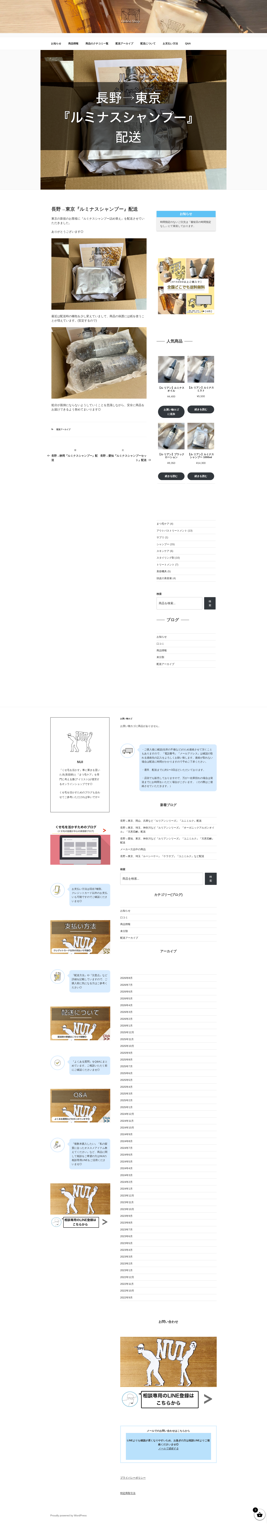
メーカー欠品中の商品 (133, 849)
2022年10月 (127, 1290)
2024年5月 (126, 1161)
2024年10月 (127, 1127)
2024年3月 (126, 1175)
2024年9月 (126, 1134)
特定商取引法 (127, 1493)
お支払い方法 (170, 43)
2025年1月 (126, 1107)
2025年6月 (126, 1073)
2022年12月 (127, 1277)
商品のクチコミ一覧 (97, 43)
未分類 (160, 657)
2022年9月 (126, 1297)
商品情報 (73, 43)
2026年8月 (126, 977)
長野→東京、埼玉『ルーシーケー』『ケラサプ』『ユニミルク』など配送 (162, 856)
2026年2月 (126, 1018)
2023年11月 (127, 1202)
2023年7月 (126, 1229)
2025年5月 (126, 1079)
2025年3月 (126, 1093)
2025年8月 (126, 1059)
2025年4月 (126, 1086)
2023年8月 (126, 1222)
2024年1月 (126, 1188)
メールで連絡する (168, 1448)
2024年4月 (126, 1168)
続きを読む (201, 409)
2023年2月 (126, 1263)
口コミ (160, 643)
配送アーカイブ (124, 43)
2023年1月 (126, 1270)
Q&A (188, 43)
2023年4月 (126, 1249)
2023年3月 (126, 1256)
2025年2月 (126, 1100)
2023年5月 (126, 1243)
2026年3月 (126, 1011)
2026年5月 (126, 998)
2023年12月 (127, 1195)
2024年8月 (126, 1141)
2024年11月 (127, 1120)
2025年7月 (126, 1066)
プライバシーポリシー (133, 1477)
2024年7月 (126, 1147)
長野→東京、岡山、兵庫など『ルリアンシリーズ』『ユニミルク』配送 (161, 820)
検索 (159, 593)
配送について (148, 43)
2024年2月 (126, 1181)
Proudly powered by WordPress (68, 1515)
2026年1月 (126, 1025)
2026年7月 (126, 984)
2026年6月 (126, 991)
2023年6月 (126, 1236)
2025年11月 (127, 1039)
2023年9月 (126, 1215)
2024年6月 (126, 1154)
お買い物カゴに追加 (171, 411)
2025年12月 (127, 1032)
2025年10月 (127, 1045)
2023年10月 (127, 1209)
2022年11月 (127, 1283)
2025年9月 (126, 1052)
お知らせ (56, 43)
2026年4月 (126, 1005)
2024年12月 (127, 1113)
